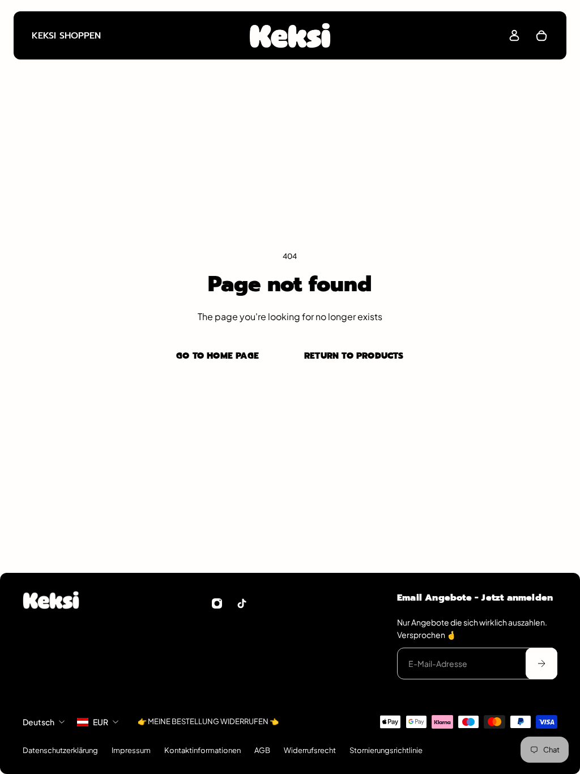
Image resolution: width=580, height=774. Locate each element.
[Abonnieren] (541, 663)
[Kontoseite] (514, 35)
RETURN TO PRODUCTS (354, 355)
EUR (100, 722)
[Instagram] (216, 603)
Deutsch (38, 722)
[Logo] (290, 35)
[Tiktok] (241, 603)
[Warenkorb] (541, 35)
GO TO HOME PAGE (217, 355)
